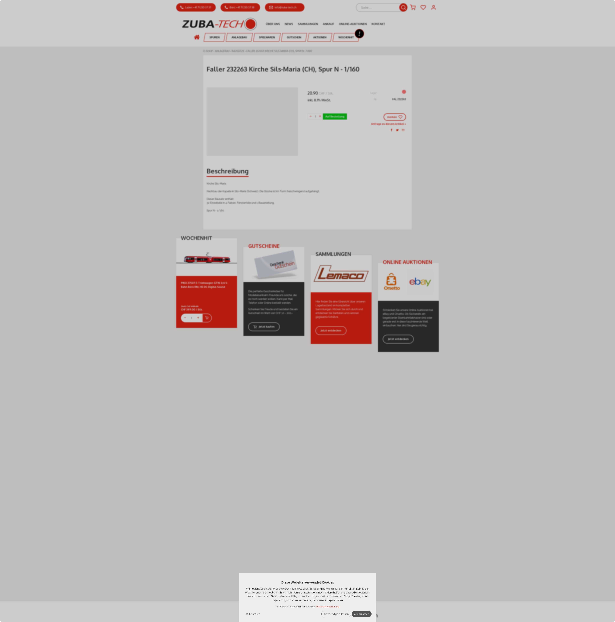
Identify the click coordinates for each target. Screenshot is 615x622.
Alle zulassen (361, 614)
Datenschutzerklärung (327, 606)
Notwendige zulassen (336, 614)
